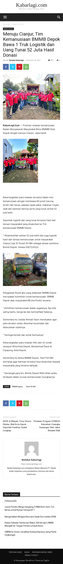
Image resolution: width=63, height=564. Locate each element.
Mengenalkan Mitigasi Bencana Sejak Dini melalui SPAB (30, 517)
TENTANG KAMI (15, 552)
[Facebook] (6, 67)
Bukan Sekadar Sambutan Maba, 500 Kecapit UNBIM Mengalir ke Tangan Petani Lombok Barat (29, 524)
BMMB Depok (17, 386)
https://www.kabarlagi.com (31, 464)
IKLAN (26, 552)
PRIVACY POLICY (31, 555)
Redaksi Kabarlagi (16, 60)
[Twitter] (13, 67)
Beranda (6, 24)
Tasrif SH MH (31, 386)
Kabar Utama (18, 24)
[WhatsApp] (26, 67)
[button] (59, 17)
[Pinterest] (19, 67)
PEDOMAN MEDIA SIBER (42, 552)
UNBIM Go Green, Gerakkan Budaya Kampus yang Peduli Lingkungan (30, 533)
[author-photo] (31, 455)
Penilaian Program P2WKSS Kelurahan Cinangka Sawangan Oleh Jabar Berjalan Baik (47, 426)
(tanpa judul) (11, 501)
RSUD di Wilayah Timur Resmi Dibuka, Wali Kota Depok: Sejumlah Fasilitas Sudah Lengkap (17, 426)
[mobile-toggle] (5, 17)
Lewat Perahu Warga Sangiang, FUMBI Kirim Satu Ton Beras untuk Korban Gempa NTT (29, 508)
